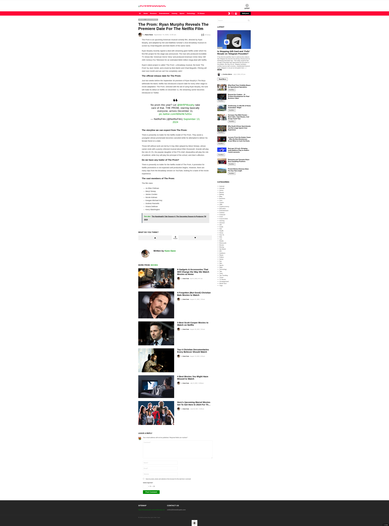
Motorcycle (222, 243)
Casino (221, 202)
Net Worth (222, 249)
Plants (221, 255)
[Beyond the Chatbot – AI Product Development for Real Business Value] (221, 97)
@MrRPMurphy (185, 104)
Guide (221, 227)
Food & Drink (223, 218)
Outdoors (222, 253)
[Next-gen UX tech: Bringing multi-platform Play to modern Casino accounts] (221, 150)
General (221, 223)
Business (153, 13)
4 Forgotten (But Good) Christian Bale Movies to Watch (194, 293)
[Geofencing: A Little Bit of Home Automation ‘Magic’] (221, 108)
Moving (221, 247)
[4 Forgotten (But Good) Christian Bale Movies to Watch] (156, 304)
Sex (220, 261)
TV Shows (201, 13)
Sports (182, 13)
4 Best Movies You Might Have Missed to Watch (192, 377)
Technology (191, 13)
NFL (220, 251)
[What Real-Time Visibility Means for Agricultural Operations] (221, 87)
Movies (154, 265)
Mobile (221, 241)
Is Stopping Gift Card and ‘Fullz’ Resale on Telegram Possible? (233, 52)
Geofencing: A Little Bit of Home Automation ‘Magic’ (239, 106)
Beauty (221, 192)
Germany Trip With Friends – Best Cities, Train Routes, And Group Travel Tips (238, 116)
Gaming (174, 13)
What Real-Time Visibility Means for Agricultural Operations (239, 86)
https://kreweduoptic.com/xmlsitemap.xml (151, 510)
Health (221, 231)
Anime (221, 190)
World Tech (223, 283)
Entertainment (164, 13)
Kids (220, 237)
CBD (220, 204)
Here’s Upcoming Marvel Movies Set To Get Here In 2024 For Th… (194, 403)
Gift (220, 225)
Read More (222, 79)
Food (221, 216)
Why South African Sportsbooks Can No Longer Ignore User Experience (239, 128)
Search (249, 21)
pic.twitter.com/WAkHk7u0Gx (175, 114)
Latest (247, 8)
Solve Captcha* (148, 482)
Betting (221, 194)
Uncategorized (224, 281)
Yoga (221, 285)
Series (221, 259)
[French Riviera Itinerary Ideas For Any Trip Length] (221, 170)
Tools (221, 273)
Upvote (155, 237)
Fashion (221, 212)
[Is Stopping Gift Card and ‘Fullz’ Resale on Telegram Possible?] (234, 39)
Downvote (195, 237)
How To (221, 235)
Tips (220, 271)
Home (146, 13)
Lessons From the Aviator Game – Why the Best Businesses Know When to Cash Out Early (239, 139)
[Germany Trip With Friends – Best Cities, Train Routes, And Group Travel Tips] (221, 117)
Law (220, 239)
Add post (245, 13)
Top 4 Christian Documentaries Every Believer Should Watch (193, 350)
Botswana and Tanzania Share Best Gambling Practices (238, 160)
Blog (220, 48)
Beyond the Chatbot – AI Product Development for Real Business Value (238, 96)
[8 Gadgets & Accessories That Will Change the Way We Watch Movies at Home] (156, 278)
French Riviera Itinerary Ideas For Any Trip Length (238, 170)
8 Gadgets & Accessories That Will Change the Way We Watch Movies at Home (193, 271)
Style (220, 267)
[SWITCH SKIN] (229, 13)
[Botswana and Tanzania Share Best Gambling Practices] (221, 161)
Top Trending (223, 275)
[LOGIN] (236, 13)
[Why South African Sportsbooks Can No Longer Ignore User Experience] (221, 128)
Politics (221, 257)
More (219, 70)
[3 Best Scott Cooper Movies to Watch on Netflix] (156, 333)
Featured (222, 214)
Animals (221, 188)
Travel (221, 277)
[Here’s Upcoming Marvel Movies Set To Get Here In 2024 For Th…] (156, 413)
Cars (220, 200)
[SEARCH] (232, 13)
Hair (220, 229)
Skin (220, 263)
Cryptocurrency (224, 206)
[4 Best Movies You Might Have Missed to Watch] (156, 386)
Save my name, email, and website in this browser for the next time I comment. (168, 479)
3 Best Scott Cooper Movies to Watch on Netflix (192, 323)
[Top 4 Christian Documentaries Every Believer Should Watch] (156, 360)
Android (221, 186)
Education (222, 208)
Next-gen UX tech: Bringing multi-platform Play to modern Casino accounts (238, 150)
